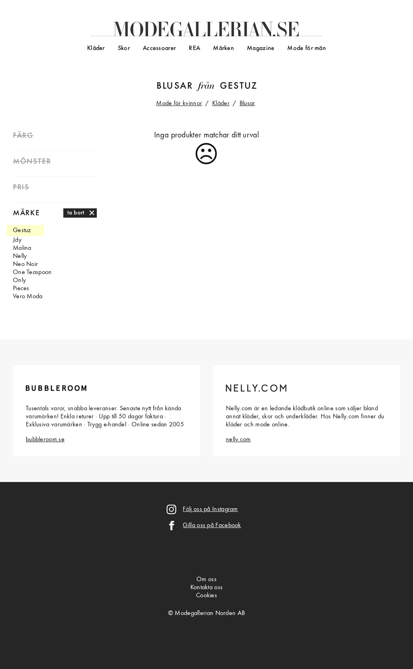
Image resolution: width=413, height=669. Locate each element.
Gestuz (238, 86)
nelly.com (238, 439)
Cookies (206, 595)
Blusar (174, 86)
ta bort (76, 213)
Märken (223, 48)
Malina (22, 248)
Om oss (206, 579)
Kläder (96, 48)
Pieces (21, 288)
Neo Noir (25, 264)
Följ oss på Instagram (210, 509)
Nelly (20, 256)
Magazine (260, 48)
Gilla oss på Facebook (212, 525)
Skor (124, 48)
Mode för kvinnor (179, 103)
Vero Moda (28, 296)
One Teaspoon (32, 272)
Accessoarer (159, 48)
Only (19, 280)
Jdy (17, 240)
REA (194, 48)
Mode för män (306, 48)
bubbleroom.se (45, 439)
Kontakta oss (206, 587)
